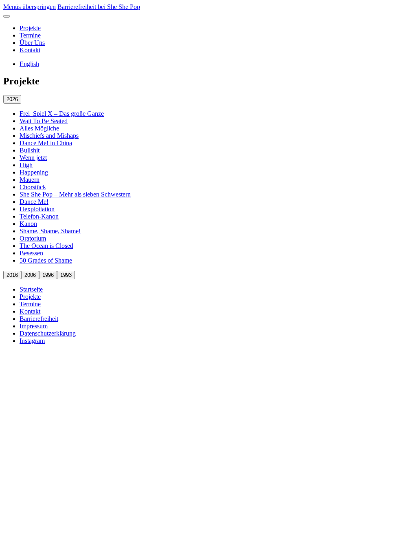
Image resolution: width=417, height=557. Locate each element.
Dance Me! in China (46, 142)
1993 (66, 275)
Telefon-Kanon (39, 216)
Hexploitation (37, 209)
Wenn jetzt (33, 157)
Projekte (30, 27)
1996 (48, 275)
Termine (30, 35)
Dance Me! (34, 201)
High (26, 164)
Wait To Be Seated (44, 120)
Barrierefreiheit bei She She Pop (98, 6)
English (29, 63)
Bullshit (30, 150)
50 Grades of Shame (46, 260)
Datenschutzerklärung (48, 333)
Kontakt (30, 49)
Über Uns (32, 42)
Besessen (31, 253)
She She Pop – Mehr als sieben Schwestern (75, 194)
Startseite (31, 289)
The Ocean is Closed (46, 245)
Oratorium (33, 238)
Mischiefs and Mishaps (49, 135)
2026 (12, 99)
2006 (30, 275)
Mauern (30, 179)
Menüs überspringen (29, 6)
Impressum (34, 326)
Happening (34, 172)
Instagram (32, 340)
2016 (12, 275)
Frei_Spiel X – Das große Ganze (62, 113)
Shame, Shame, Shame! (50, 231)
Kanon (28, 223)
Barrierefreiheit (39, 318)
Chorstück (33, 186)
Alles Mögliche (39, 128)
